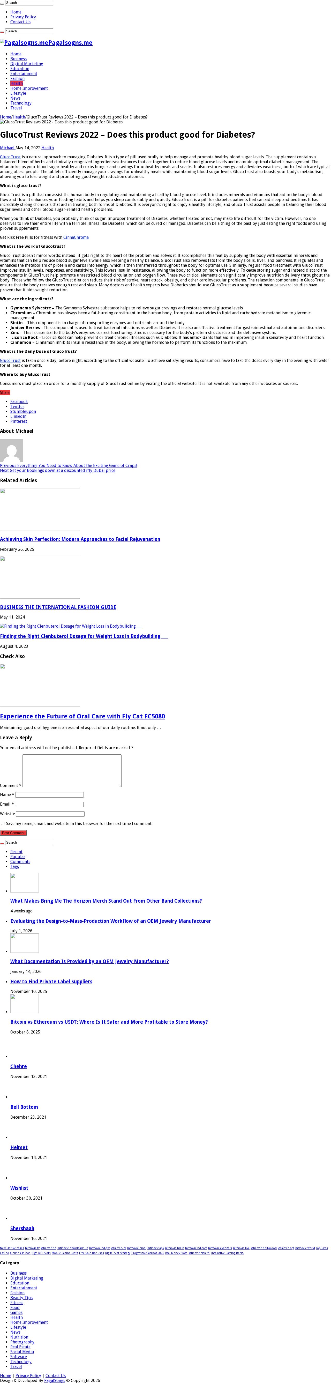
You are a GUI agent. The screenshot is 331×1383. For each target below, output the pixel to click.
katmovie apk (155, 1248)
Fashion (17, 78)
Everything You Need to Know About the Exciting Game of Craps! (68, 465)
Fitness (16, 1302)
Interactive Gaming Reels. (227, 1253)
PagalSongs (54, 1380)
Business (18, 58)
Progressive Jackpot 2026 (147, 1253)
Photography (22, 1342)
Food (15, 1307)
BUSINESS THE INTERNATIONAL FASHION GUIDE (58, 607)
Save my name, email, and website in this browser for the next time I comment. (79, 823)
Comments (20, 861)
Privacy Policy (23, 16)
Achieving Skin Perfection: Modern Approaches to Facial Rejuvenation (80, 539)
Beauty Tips (21, 1297)
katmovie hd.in (174, 1248)
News (15, 98)
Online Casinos (20, 1253)
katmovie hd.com (196, 1248)
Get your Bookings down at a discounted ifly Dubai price (57, 470)
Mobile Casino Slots (65, 1253)
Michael (8, 147)
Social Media (22, 1351)
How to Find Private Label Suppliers (51, 981)
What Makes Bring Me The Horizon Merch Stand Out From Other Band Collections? (106, 901)
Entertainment (23, 73)
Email (7, 804)
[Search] (2, 4)
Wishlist (19, 1188)
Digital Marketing (26, 63)
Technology (21, 103)
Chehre (18, 1066)
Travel (16, 108)
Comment (10, 785)
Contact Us (20, 21)
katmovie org (286, 1248)
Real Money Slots (176, 1253)
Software (18, 1356)
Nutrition (19, 1337)
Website (7, 813)
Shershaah (22, 1228)
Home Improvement (29, 88)
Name (7, 794)
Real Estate (20, 1346)
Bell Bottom (24, 1107)
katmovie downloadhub (72, 1248)
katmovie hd (48, 1248)
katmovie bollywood (264, 1248)
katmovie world (305, 1248)
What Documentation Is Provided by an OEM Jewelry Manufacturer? (89, 961)
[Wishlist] (20, 1178)
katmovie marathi (199, 1253)
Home (15, 12)
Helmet (19, 1147)
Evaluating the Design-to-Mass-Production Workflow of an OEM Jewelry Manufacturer (110, 921)
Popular (17, 856)
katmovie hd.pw (99, 1248)
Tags (14, 866)
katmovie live (241, 1248)
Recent (16, 851)
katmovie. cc (118, 1248)
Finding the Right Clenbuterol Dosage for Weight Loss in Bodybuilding (84, 636)
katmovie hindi (136, 1248)
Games (16, 1312)
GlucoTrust (10, 156)
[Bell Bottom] (20, 1097)
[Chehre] (20, 1056)
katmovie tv (32, 1248)
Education (19, 68)
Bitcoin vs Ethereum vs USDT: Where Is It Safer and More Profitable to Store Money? (109, 1022)
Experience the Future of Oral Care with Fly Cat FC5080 (82, 716)
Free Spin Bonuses (91, 1253)
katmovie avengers (220, 1248)
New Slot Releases (12, 1248)
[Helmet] (20, 1137)
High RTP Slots (41, 1253)
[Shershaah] (20, 1218)
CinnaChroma (76, 237)
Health (16, 83)
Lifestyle (18, 93)
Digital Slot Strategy (117, 1253)
